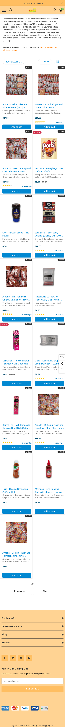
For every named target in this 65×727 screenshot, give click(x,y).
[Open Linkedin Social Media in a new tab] (21, 658)
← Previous (18, 591)
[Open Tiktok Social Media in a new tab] (29, 658)
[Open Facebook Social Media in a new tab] (5, 658)
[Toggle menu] (4, 10)
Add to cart (16, 127)
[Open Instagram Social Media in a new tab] (13, 658)
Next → (47, 591)
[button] (58, 61)
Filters (45, 62)
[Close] (61, 3)
